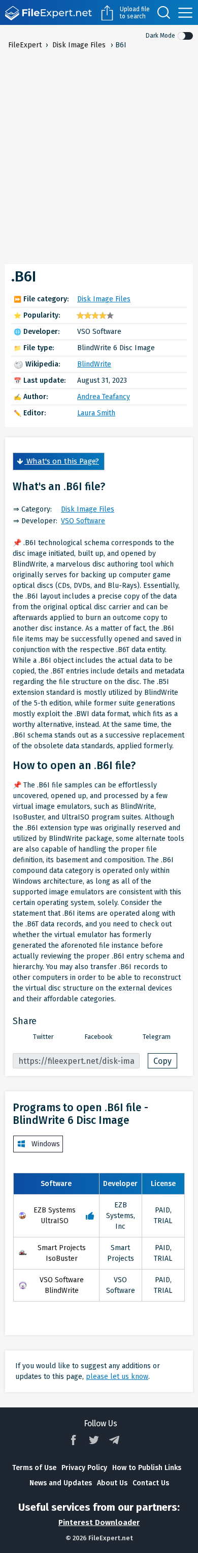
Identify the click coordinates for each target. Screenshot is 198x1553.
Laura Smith (96, 413)
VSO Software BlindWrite (62, 1285)
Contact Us (151, 1483)
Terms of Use (34, 1467)
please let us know (117, 1376)
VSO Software (83, 521)
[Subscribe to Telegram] (114, 1440)
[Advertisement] (99, 154)
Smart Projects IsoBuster (62, 1253)
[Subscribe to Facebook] (74, 1440)
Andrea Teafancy (103, 396)
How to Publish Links (146, 1467)
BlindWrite (94, 364)
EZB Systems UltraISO (55, 1215)
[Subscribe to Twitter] (94, 1440)
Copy (162, 1061)
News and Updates (60, 1483)
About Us (112, 1483)
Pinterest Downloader (99, 1522)
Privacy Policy (84, 1467)
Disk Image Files (103, 299)
